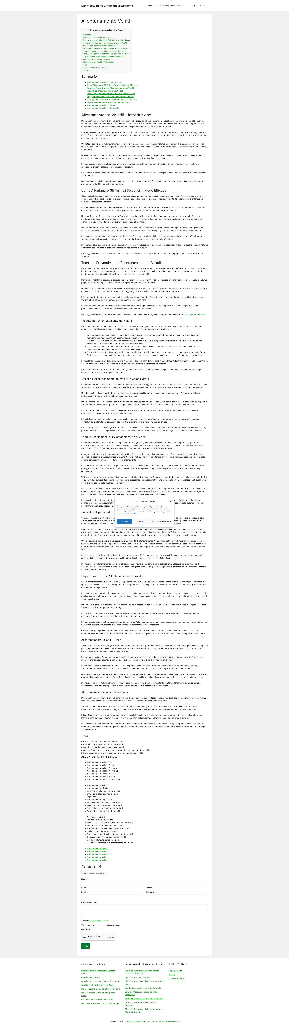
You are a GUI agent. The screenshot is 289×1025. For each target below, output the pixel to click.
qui (87, 256)
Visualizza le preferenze (161, 521)
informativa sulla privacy (98, 920)
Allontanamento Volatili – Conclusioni (98, 62)
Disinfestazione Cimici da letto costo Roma (100, 989)
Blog (193, 6)
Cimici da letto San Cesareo (137, 977)
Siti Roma (149, 1021)
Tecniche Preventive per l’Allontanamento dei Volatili (105, 43)
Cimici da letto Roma (90, 977)
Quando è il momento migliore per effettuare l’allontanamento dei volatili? (116, 750)
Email (84, 892)
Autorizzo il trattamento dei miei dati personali (101, 925)
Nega (141, 521)
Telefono (150, 892)
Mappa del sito (175, 971)
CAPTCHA (85, 930)
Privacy (172, 974)
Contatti (202, 6)
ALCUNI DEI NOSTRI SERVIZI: (95, 67)
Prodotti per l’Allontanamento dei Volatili (100, 46)
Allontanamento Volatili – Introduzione (99, 37)
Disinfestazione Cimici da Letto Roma (107, 5)
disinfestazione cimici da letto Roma (97, 999)
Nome (83, 888)
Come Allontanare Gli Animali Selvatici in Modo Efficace (106, 40)
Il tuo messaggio (89, 902)
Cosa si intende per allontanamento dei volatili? (104, 741)
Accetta (124, 521)
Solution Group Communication (167, 1021)
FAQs (85, 65)
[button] (171, 501)
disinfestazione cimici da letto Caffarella (143, 988)
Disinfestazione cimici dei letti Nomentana (144, 998)
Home (150, 6)
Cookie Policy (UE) (177, 978)
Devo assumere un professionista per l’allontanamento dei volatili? (113, 753)
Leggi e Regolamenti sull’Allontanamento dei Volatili (104, 51)
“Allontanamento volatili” (194, 314)
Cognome (150, 888)
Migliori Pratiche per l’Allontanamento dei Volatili (103, 56)
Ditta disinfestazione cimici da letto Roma (100, 1003)
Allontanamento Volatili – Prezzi (96, 59)
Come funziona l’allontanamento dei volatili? (103, 744)
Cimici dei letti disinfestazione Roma (97, 985)
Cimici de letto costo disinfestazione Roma (100, 981)
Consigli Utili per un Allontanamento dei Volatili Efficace (106, 54)
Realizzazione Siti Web (135, 1021)
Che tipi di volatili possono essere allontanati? (104, 747)
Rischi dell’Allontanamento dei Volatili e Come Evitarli (105, 48)
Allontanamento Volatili (97, 848)
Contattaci (87, 70)
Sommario (87, 35)
